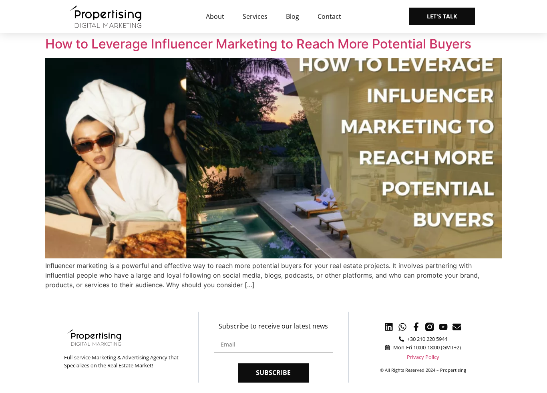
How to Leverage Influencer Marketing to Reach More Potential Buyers (258, 44)
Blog (292, 16)
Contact (329, 16)
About (215, 16)
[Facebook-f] (416, 326)
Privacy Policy (423, 357)
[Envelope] (456, 326)
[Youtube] (443, 326)
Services (255, 16)
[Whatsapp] (402, 326)
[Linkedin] (388, 326)
